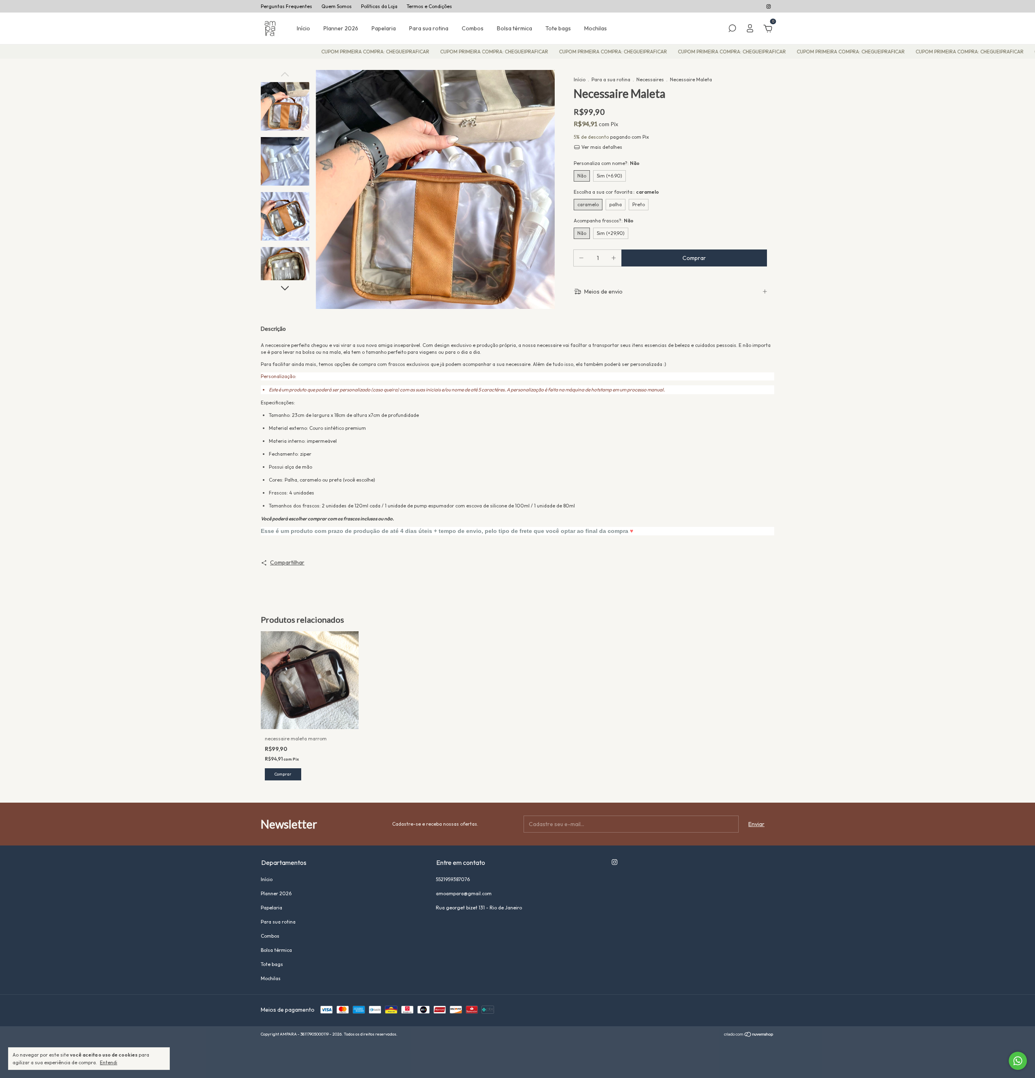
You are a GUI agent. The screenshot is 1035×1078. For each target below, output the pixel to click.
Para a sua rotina (610, 79)
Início (303, 28)
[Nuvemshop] (749, 1035)
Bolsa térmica (514, 28)
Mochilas (595, 28)
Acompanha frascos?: (604, 221)
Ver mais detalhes (601, 147)
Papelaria (384, 28)
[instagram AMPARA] (768, 6)
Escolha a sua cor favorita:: (616, 192)
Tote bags (558, 28)
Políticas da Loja (379, 6)
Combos (473, 28)
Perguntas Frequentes (286, 6)
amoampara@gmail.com (464, 893)
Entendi (108, 1062)
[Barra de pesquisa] (732, 29)
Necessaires (650, 79)
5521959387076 (453, 879)
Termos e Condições (429, 6)
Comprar (283, 774)
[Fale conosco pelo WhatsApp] (1018, 1061)
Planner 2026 (340, 28)
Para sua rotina (428, 28)
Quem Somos (336, 6)
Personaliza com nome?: (607, 163)
